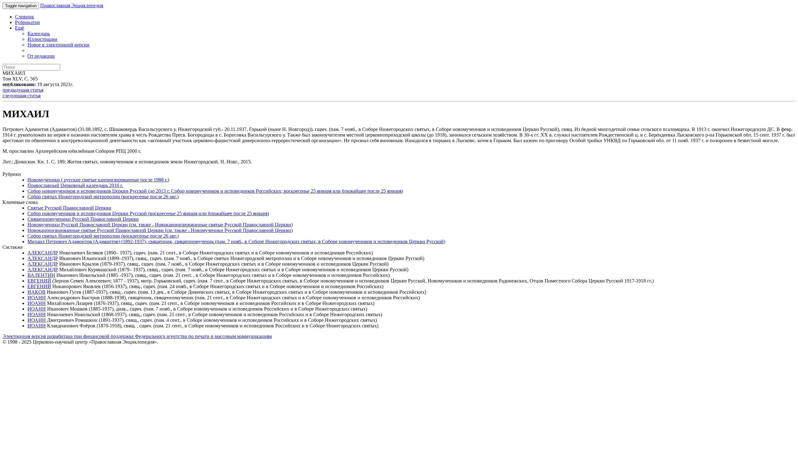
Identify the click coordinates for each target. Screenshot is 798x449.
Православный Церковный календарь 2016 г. (75, 185)
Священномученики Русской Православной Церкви (83, 219)
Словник (24, 16)
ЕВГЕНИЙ (39, 280)
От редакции (41, 56)
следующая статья (21, 95)
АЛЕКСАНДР (42, 252)
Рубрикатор (27, 22)
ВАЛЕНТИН (41, 275)
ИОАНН (36, 297)
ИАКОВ (36, 292)
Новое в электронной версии (58, 44)
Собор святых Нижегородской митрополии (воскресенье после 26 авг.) (103, 196)
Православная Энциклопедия (71, 5)
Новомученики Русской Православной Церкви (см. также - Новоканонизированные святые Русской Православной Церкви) (160, 224)
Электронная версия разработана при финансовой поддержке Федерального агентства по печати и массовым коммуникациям (137, 336)
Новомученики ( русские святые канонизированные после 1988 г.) (98, 179)
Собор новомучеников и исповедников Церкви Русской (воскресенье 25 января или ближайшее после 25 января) (148, 213)
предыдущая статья (22, 90)
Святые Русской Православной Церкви (69, 207)
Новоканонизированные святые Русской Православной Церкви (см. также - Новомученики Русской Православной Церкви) (160, 230)
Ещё (19, 28)
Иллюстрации (42, 39)
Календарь (38, 33)
